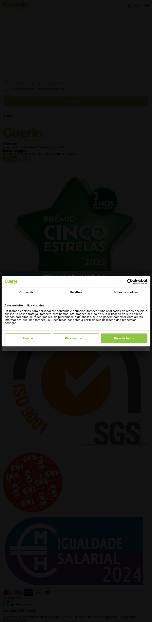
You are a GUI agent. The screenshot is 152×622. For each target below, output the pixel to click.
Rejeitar (28, 338)
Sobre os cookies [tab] (125, 292)
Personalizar (74, 338)
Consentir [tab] (26, 292)
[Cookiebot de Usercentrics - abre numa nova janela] (130, 282)
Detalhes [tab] (76, 292)
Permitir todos (124, 338)
